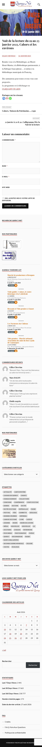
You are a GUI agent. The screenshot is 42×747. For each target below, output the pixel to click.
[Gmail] (7, 98)
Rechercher (7, 661)
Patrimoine (27, 529)
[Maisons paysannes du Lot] (9, 457)
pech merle (8, 533)
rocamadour (17, 536)
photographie (20, 533)
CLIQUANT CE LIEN (11, 89)
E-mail (5, 177)
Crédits (8, 722)
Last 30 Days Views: (10, 688)
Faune (33, 509)
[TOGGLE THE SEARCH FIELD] (38, 4)
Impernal (23, 516)
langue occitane (10, 519)
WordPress (31, 743)
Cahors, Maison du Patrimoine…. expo (19, 111)
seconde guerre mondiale (14, 543)
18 (10, 634)
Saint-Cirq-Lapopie (11, 540)
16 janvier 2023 (24, 56)
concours (7, 502)
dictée (23, 505)
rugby (27, 536)
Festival (7, 512)
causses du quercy (11, 495)
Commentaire (9, 140)
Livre (22, 519)
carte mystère (20, 492)
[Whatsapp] (10, 98)
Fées (14, 512)
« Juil (4, 650)
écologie (15, 547)
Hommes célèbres (10, 516)
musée (15, 523)
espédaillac (23, 509)
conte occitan (32, 502)
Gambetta (23, 512)
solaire (29, 543)
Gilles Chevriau (8, 56)
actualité (8, 492)
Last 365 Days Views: (10, 693)
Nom (4, 166)
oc (34, 526)
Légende (7, 523)
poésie (31, 533)
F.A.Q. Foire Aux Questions (15, 727)
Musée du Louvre (26, 523)
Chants (24, 495)
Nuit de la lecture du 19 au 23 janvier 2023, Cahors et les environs (20, 44)
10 (5, 630)
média (6, 526)
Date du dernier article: (11, 704)
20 (21, 634)
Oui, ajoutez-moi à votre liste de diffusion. (18, 199)
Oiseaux (17, 529)
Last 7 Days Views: (9, 683)
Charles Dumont (10, 499)
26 (16, 638)
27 (21, 638)
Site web (6, 187)
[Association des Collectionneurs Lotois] (9, 446)
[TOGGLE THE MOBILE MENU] (3, 4)
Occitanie (7, 529)
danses (6, 505)
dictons (15, 505)
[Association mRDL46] (12, 248)
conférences (19, 502)
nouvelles (26, 526)
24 (5, 638)
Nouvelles (15, 526)
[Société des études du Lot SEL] (9, 259)
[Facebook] (3, 98)
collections (24, 499)
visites (6, 547)
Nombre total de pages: (11, 699)
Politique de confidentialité (15, 733)
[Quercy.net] (21, 6)
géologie (33, 512)
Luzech (29, 519)
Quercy (6, 536)
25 (10, 638)
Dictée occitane (10, 509)
